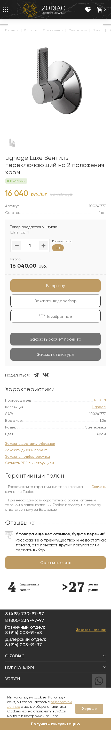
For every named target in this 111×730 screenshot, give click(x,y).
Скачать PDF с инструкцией (29, 463)
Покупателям (19, 667)
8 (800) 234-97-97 (24, 620)
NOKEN (100, 400)
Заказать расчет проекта (55, 339)
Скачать (98, 487)
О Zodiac (15, 655)
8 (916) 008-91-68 (23, 632)
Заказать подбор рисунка (27, 456)
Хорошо (89, 708)
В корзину (55, 285)
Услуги (12, 678)
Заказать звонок (91, 630)
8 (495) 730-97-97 (24, 613)
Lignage (99, 407)
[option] (23, 587)
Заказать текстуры (55, 354)
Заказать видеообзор (56, 300)
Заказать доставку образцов (30, 444)
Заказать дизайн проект (26, 450)
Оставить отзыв (55, 562)
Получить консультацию (55, 723)
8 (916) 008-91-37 (23, 644)
